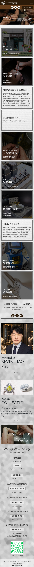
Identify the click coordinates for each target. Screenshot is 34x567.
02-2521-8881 (17, 492)
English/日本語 (27, 7)
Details (16, 373)
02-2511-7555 (17, 479)
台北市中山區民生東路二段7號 (17, 498)
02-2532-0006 (17, 533)
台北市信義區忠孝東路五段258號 (17, 511)
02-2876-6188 (17, 520)
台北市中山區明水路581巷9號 (17, 536)
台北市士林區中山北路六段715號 (17, 525)
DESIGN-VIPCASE (17, 565)
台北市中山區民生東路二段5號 (17, 484)
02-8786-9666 (17, 506)
